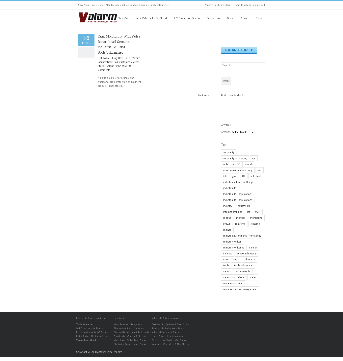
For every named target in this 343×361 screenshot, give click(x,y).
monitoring (256, 217)
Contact (260, 18)
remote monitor (232, 241)
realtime (255, 223)
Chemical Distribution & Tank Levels (131, 332)
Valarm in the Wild (117, 66)
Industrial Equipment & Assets (166, 332)
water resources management (240, 289)
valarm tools (243, 271)
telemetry (249, 259)
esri (259, 170)
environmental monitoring (237, 170)
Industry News (106, 62)
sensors (227, 253)
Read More (203, 95)
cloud (248, 164)
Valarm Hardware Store (217, 4)
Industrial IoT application (237, 194)
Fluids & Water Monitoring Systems (93, 336)
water (253, 277)
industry (227, 206)
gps (234, 176)
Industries (213, 18)
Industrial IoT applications (237, 200)
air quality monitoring (235, 158)
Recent (226, 80)
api (253, 158)
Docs (230, 18)
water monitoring (233, 283)
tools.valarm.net (243, 265)
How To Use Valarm (129, 58)
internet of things (232, 212)
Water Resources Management (128, 324)
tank (225, 259)
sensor (253, 247)
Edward (105, 58)
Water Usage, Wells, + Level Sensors (130, 340)
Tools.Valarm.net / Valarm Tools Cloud (142, 18)
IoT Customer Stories (187, 18)
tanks (236, 259)
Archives (225, 132)
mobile (227, 217)
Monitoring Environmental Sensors (130, 344)
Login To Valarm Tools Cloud (249, 4)
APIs (225, 164)
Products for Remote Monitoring (91, 318)
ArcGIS (236, 164)
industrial (256, 176)
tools (226, 265)
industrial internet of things (238, 182)
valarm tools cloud (234, 277)
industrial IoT (230, 188)
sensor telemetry (246, 253)
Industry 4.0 (243, 206)
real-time (240, 223)
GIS (225, 176)
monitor (240, 217)
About (244, 18)
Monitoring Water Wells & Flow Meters (170, 344)
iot (248, 212)
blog (114, 58)
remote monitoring (233, 247)
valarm (227, 271)
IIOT (243, 176)
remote (227, 229)
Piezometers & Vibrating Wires (129, 328)
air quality (228, 152)
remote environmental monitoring (242, 235)
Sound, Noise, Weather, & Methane (130, 336)
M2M (257, 212)
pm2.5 (226, 223)
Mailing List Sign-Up (239, 50)
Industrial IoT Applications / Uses (167, 318)
